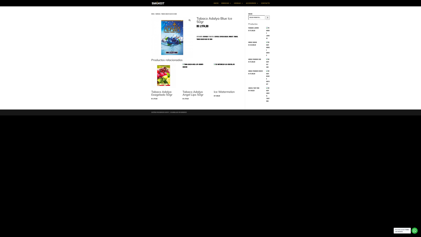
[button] (190, 20)
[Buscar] (268, 17)
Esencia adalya (223, 37)
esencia (216, 37)
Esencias (158, 14)
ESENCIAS (225, 3)
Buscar (250, 14)
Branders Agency (164, 112)
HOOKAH (237, 3)
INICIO (216, 3)
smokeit (231, 37)
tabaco (236, 37)
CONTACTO (265, 3)
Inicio (152, 14)
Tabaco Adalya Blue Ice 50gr (204, 39)
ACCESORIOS (251, 3)
